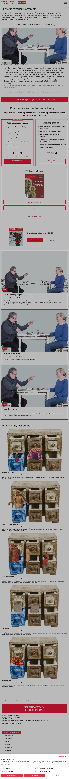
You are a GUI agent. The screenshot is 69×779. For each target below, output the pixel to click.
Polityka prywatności (63, 756)
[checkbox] (3, 768)
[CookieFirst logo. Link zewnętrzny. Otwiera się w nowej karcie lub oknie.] (4, 757)
